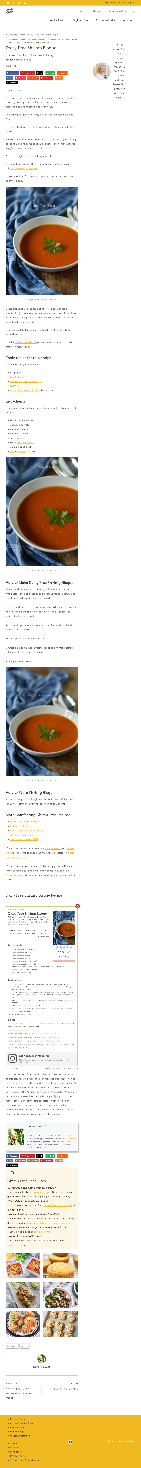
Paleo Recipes (18, 1431)
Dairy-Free (25, 40)
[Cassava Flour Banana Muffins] (60, 1265)
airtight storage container (25, 390)
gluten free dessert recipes (54, 1223)
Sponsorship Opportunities (25, 1460)
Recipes (17, 42)
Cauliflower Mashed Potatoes (27, 830)
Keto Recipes (17, 1427)
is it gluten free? (43, 1231)
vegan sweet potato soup (24, 168)
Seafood (25, 42)
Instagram (12, 875)
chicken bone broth (26, 342)
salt (12, 451)
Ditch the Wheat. (68, 1139)
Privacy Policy (18, 1456)
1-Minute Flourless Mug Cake (124, 3)
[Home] (7, 34)
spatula (14, 385)
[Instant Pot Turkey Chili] (23, 1265)
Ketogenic (66, 40)
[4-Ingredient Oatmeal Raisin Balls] (60, 1324)
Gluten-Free (44, 40)
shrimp (24, 1346)
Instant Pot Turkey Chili (24, 839)
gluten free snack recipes (57, 1205)
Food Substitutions (106, 20)
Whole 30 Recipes (43, 42)
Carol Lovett (37, 1126)
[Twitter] (13, 2)
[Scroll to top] (135, 1459)
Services (127, 20)
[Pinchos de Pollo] (23, 1295)
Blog (82, 11)
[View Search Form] (134, 11)
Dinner (35, 40)
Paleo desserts (53, 848)
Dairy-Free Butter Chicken (25, 821)
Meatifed (32, 127)
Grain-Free (55, 40)
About (13, 1443)
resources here (15, 1245)
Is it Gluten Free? (80, 20)
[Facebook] (8, 2)
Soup (32, 42)
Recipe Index (57, 20)
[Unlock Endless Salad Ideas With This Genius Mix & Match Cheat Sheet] (60, 1295)
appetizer (12, 1346)
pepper (22, 451)
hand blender (17, 377)
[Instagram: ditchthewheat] (13, 1059)
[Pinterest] (25, 2)
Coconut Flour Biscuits (22, 835)
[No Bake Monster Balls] (23, 1324)
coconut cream (25, 442)
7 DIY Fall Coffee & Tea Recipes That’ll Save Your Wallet (20, 1391)
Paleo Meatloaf (19, 826)
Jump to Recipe (16, 91)
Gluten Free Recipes (21, 1423)
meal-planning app (39, 1192)
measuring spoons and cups (26, 381)
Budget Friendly (12, 40)
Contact (14, 1447)
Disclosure (16, 1451)
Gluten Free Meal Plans (118, 11)
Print (64, 961)
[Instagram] (19, 2)
